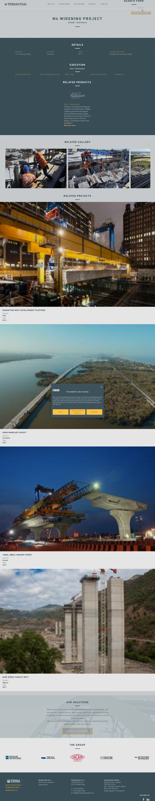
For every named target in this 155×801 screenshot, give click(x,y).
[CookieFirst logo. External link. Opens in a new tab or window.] (56, 390)
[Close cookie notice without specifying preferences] (101, 387)
